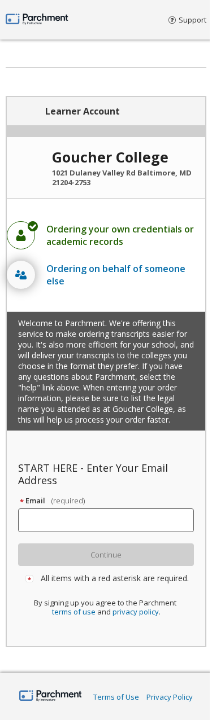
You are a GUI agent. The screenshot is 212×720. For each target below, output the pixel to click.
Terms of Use (116, 697)
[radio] (106, 235)
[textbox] (111, 520)
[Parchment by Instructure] (50, 696)
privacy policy (136, 611)
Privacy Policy (169, 697)
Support (192, 20)
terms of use (74, 611)
